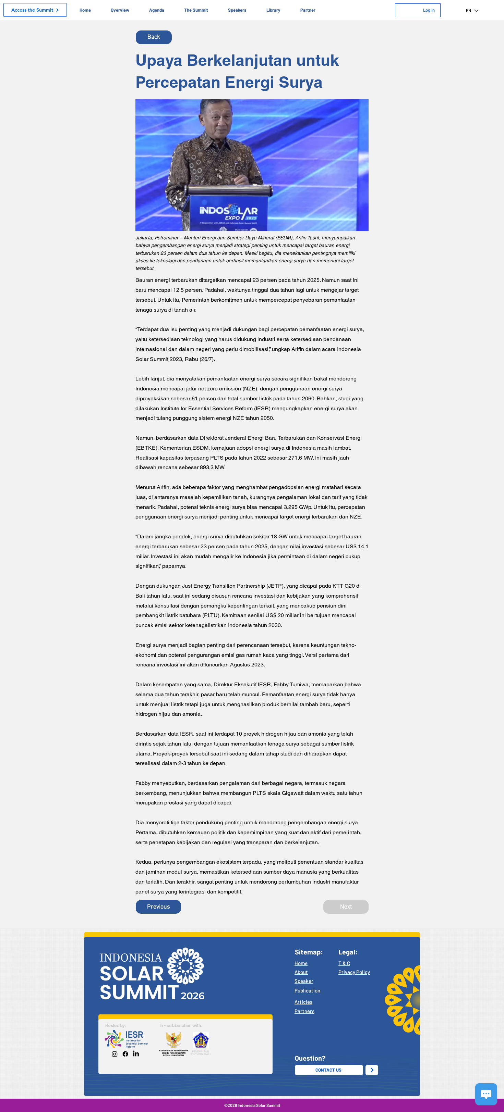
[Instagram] (114, 1054)
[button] (120, 10)
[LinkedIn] (136, 1054)
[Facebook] (125, 1054)
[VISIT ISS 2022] (371, 1070)
